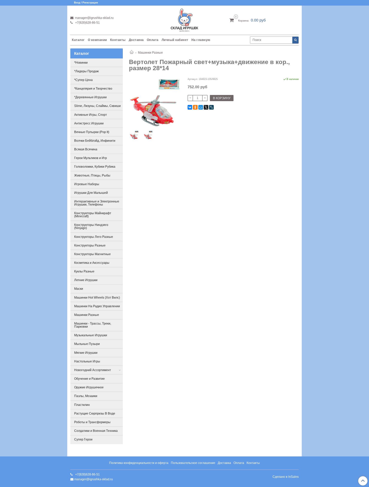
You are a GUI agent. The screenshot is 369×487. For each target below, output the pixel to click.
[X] (206, 107)
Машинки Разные (150, 52)
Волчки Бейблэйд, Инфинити (94, 140)
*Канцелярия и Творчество (93, 88)
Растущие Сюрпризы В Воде (94, 413)
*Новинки (81, 62)
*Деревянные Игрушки (90, 97)
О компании (97, 40)
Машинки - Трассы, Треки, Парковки (92, 325)
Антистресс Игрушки (89, 123)
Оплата (153, 40)
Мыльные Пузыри (87, 343)
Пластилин (82, 404)
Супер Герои (83, 439)
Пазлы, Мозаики (85, 396)
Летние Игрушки (85, 280)
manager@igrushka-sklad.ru (94, 17)
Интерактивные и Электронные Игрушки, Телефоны (96, 203)
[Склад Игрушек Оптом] (184, 19)
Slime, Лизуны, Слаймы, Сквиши (97, 105)
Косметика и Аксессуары (91, 262)
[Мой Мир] (200, 107)
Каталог (78, 40)
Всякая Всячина (85, 149)
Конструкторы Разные (90, 245)
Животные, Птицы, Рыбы (92, 175)
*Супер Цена (83, 80)
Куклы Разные (84, 271)
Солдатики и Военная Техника (96, 430)
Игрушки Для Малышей (91, 192)
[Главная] (132, 52)
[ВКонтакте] (190, 107)
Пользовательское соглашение (193, 463)
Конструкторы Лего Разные (93, 236)
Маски (78, 288)
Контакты (118, 40)
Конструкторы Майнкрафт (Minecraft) (92, 214)
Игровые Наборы (86, 184)
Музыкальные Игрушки (90, 335)
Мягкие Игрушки (85, 352)
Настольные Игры (87, 361)
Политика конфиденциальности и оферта (138, 463)
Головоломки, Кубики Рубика (94, 166)
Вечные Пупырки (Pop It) (91, 132)
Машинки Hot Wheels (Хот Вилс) (97, 297)
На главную (200, 40)
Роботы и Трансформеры (92, 422)
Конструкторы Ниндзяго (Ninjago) (91, 226)
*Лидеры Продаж (86, 71)
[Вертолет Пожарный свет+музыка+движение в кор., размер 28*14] (155, 102)
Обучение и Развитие (89, 378)
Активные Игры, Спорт (90, 114)
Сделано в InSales (286, 476)
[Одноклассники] (195, 107)
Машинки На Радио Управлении (97, 306)
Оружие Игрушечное (89, 387)
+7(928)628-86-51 (87, 22)
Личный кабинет (175, 40)
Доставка (136, 40)
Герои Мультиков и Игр (90, 158)
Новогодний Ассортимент (92, 370)
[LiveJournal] (211, 107)
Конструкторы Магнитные (92, 254)
